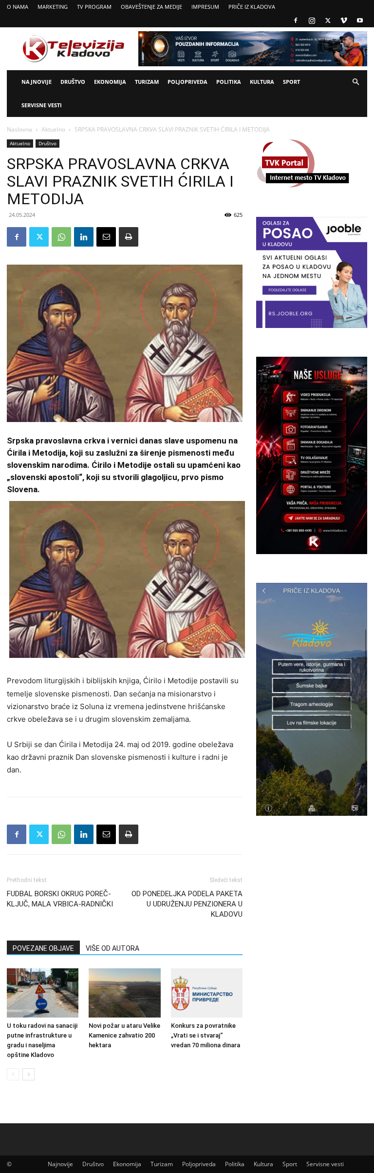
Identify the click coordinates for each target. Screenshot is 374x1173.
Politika (228, 81)
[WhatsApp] (61, 237)
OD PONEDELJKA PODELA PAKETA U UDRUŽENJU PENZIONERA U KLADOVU (187, 904)
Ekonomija (110, 81)
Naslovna (19, 129)
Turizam (147, 81)
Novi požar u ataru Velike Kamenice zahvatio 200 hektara (124, 1035)
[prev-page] (13, 1074)
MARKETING (52, 6)
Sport (291, 81)
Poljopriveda (187, 81)
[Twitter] (327, 20)
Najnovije (36, 81)
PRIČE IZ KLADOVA (251, 6)
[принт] (128, 237)
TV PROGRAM (94, 6)
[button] (355, 82)
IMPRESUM (205, 6)
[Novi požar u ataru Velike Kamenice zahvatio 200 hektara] (124, 993)
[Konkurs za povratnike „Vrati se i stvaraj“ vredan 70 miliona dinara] (207, 993)
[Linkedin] (84, 237)
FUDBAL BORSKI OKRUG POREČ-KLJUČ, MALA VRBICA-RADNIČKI (60, 898)
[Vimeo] (344, 20)
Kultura (262, 81)
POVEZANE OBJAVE (43, 948)
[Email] (106, 237)
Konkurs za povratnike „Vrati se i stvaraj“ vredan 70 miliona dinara (205, 1035)
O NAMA (17, 6)
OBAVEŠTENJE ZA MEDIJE (151, 6)
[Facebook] (295, 20)
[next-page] (28, 1074)
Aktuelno (53, 129)
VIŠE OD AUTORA (112, 948)
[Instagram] (311, 20)
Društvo (72, 81)
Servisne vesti (41, 105)
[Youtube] (360, 20)
